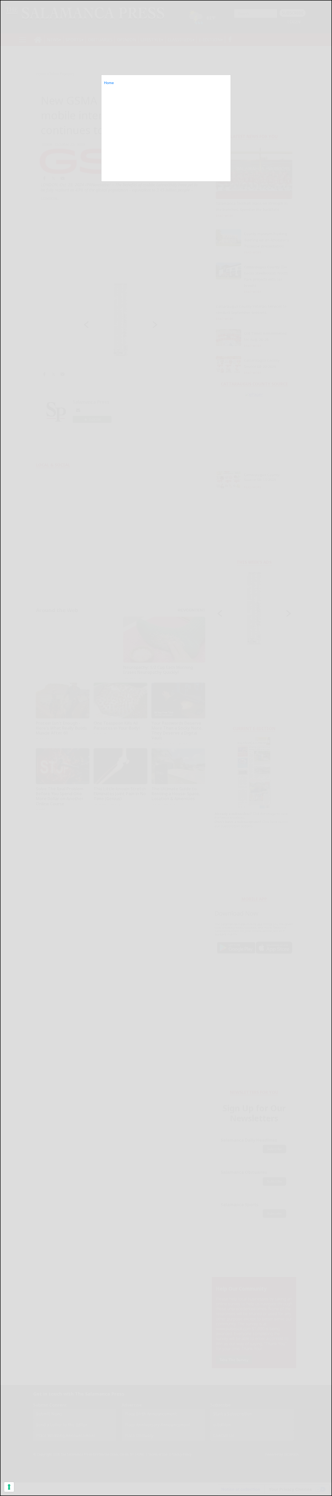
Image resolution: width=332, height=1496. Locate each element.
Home (109, 83)
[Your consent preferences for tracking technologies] (9, 1487)
